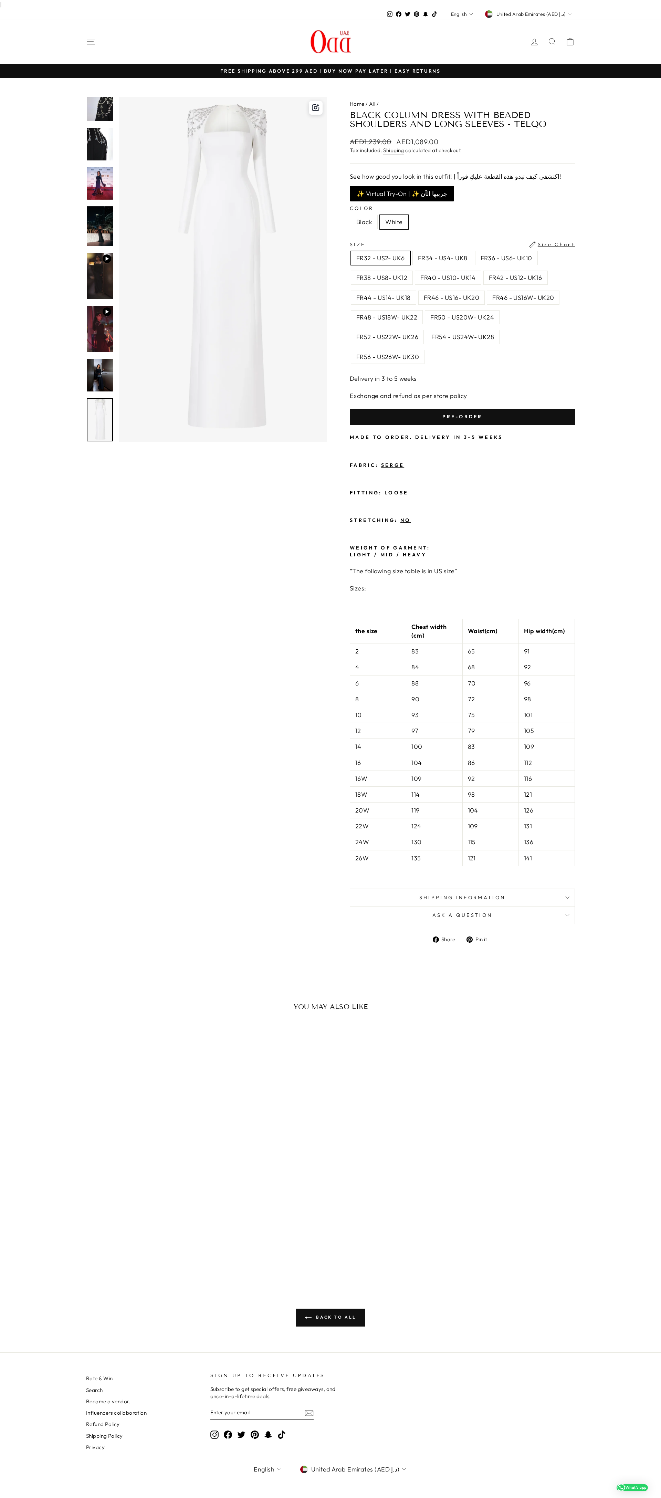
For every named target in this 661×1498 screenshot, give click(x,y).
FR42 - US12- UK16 (515, 278)
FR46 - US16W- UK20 (523, 298)
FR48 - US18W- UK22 (386, 317)
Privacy (95, 1447)
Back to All (335, 1317)
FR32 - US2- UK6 (380, 258)
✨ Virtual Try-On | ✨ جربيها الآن (402, 194)
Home (357, 104)
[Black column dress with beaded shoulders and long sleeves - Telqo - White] (149, 1242)
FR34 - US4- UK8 (443, 258)
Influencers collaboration (116, 1413)
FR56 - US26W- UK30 (387, 357)
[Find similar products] (316, 108)
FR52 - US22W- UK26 (387, 337)
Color (362, 208)
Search (94, 1390)
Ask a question (462, 915)
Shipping (393, 150)
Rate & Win (99, 1378)
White (393, 222)
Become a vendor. (108, 1401)
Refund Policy (103, 1424)
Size (462, 244)
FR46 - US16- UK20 (452, 298)
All (372, 104)
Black (364, 222)
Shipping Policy (104, 1436)
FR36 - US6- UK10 (506, 258)
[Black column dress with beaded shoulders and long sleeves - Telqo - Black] (139, 1242)
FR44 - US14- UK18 (383, 298)
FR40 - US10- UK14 (448, 278)
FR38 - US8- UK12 (381, 278)
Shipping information (462, 897)
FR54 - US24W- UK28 (462, 337)
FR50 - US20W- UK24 (462, 317)
